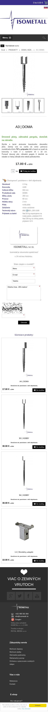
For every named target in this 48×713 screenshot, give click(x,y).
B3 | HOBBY (24, 438)
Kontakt (12, 684)
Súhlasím (37, 705)
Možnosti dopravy (16, 649)
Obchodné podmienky (18, 655)
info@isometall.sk (21, 616)
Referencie (13, 681)
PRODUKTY (13, 50)
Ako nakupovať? (16, 701)
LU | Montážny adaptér (24, 552)
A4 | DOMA (24, 381)
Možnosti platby (15, 652)
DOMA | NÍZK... (27, 50)
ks (17, 171)
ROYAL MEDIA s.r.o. (19, 631)
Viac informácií (26, 708)
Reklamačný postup (17, 658)
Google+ (18, 619)
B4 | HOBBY (24, 495)
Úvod (3, 50)
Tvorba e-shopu (17, 629)
